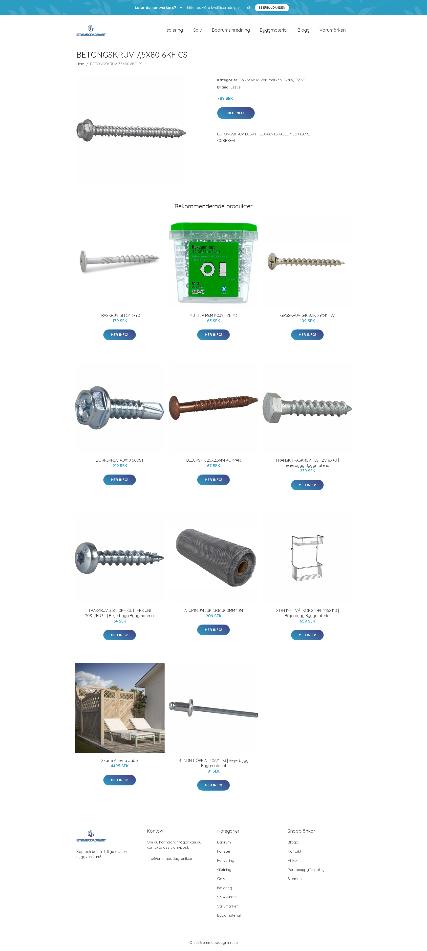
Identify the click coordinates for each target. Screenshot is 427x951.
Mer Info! (236, 113)
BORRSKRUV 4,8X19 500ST (120, 460)
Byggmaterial (274, 30)
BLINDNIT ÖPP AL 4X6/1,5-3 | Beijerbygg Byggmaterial (213, 763)
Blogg (304, 30)
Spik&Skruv (249, 80)
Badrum (224, 842)
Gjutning (224, 869)
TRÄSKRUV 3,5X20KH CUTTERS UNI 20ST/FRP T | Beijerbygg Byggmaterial (119, 613)
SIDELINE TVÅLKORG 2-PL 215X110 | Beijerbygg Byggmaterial (307, 613)
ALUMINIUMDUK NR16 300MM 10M (213, 610)
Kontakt (294, 851)
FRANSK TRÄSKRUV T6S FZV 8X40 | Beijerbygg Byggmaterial (307, 463)
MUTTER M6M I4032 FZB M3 (213, 315)
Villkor (293, 860)
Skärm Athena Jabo (119, 760)
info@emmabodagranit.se (169, 858)
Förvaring (225, 860)
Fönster (224, 851)
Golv (197, 30)
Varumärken (333, 30)
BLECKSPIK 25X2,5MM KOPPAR (213, 460)
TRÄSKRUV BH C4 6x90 (119, 315)
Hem (80, 64)
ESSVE (300, 80)
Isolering (174, 30)
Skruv (288, 80)
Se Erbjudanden (272, 7)
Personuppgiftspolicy (306, 869)
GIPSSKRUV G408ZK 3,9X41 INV (307, 315)
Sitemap (295, 878)
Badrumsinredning (231, 30)
